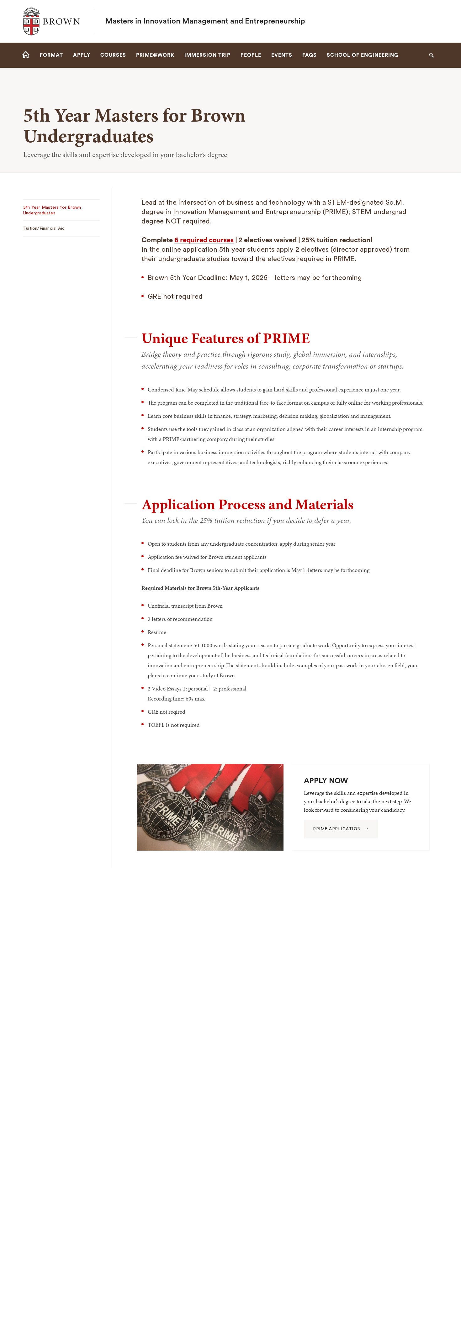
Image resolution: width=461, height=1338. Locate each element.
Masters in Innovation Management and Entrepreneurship (205, 21)
